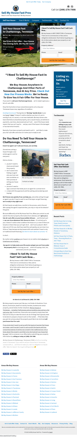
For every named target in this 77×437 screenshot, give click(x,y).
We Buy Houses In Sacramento (11, 373)
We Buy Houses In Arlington (49, 373)
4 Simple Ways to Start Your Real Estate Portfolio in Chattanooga (62, 253)
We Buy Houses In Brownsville (49, 376)
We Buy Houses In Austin (47, 388)
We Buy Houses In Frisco (47, 385)
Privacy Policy (64, 423)
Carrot (50, 432)
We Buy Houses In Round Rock (10, 400)
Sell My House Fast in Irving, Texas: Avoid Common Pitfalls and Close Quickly (63, 223)
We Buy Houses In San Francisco (11, 379)
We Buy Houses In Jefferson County (12, 412)
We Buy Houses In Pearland (10, 397)
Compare (35, 20)
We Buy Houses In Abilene (48, 370)
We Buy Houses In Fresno (9, 376)
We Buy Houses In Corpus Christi (50, 391)
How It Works (24, 20)
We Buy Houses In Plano (47, 409)
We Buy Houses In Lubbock (48, 412)
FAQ (55, 20)
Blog (71, 423)
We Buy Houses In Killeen (9, 406)
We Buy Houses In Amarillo (48, 397)
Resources (55, 423)
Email (60, 52)
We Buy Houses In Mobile (9, 391)
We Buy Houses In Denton (48, 382)
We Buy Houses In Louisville (10, 370)
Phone (44, 52)
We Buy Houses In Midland (9, 403)
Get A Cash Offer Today (33, 2)
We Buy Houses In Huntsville (10, 394)
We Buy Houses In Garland (48, 403)
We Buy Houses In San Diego (10, 385)
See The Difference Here (63, 102)
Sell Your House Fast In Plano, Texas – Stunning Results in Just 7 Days (63, 238)
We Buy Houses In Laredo (9, 409)
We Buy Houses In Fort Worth (49, 406)
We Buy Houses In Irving (47, 400)
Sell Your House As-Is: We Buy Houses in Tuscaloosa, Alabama (63, 231)
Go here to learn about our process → (35, 232)
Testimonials (47, 20)
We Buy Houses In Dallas (47, 394)
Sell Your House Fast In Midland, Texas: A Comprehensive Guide (61, 246)
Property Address (48, 45)
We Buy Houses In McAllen (9, 415)
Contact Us (64, 20)
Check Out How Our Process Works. (26, 92)
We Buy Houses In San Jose (9, 382)
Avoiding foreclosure (9, 113)
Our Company (46, 2)
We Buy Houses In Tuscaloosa (10, 388)
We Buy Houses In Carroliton (49, 379)
